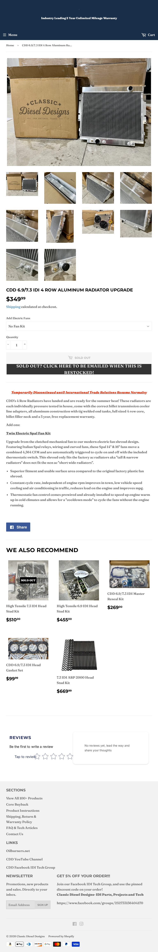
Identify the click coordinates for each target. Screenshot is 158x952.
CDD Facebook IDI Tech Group (30, 867)
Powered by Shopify (61, 936)
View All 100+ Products (24, 798)
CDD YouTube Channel (24, 859)
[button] (79, 369)
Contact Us (14, 834)
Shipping (13, 307)
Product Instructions (23, 810)
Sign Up (42, 904)
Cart (151, 35)
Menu (12, 35)
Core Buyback (17, 804)
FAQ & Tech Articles (22, 828)
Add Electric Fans (18, 318)
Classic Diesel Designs (31, 936)
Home (10, 45)
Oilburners (15, 851)
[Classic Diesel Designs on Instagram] (81, 924)
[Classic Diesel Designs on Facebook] (74, 924)
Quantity (12, 337)
